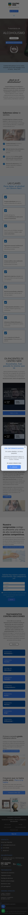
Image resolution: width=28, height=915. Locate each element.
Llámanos (14, 467)
